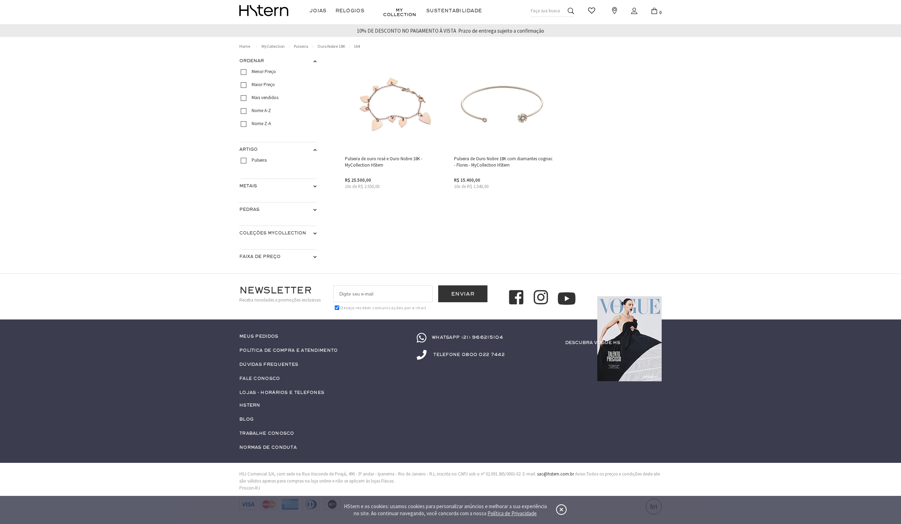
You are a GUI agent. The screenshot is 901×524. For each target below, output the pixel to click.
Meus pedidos (258, 336)
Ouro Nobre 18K (331, 46)
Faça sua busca (545, 11)
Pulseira (301, 46)
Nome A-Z (261, 111)
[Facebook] (517, 298)
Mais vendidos (265, 98)
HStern (249, 405)
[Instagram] (542, 298)
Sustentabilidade (454, 10)
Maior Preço (263, 85)
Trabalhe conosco (266, 433)
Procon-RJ (249, 488)
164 (357, 46)
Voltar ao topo (653, 487)
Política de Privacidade (512, 513)
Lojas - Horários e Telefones (281, 393)
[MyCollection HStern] (399, 12)
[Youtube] (566, 298)
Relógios (349, 10)
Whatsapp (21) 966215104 (467, 337)
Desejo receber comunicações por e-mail (383, 307)
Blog (246, 419)
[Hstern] (263, 10)
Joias (318, 10)
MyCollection (273, 46)
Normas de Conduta (268, 447)
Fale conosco (259, 379)
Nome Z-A (261, 124)
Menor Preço (264, 72)
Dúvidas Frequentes (268, 365)
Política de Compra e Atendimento (288, 350)
